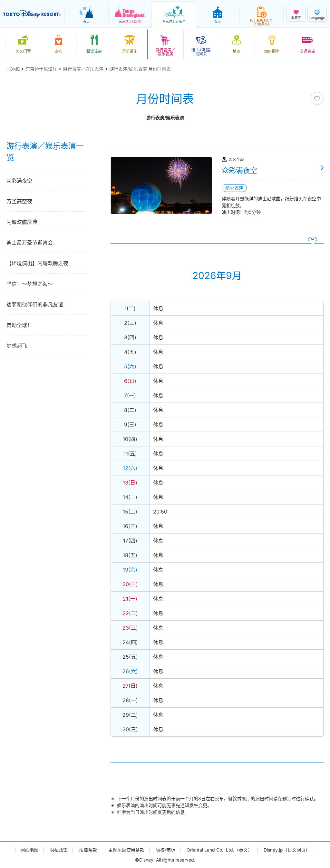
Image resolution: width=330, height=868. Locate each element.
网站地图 (29, 850)
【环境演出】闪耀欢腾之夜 (37, 263)
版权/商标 (165, 850)
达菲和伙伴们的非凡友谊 (34, 304)
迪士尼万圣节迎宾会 (29, 242)
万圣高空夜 (19, 201)
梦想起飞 (16, 346)
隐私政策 (59, 850)
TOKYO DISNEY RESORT (32, 14)
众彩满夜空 (19, 180)
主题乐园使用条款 (126, 850)
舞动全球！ (19, 325)
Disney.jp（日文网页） (287, 850)
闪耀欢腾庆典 (21, 222)
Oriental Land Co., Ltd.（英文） (219, 850)
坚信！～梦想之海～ (29, 284)
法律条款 (88, 850)
